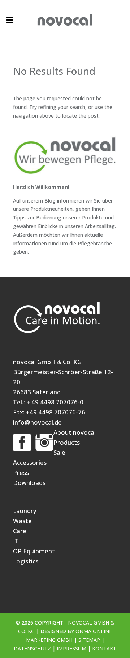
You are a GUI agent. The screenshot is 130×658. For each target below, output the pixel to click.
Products (66, 442)
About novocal (74, 432)
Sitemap (89, 639)
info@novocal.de (37, 422)
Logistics (25, 561)
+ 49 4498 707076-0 (54, 402)
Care (19, 531)
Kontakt (104, 648)
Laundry (24, 511)
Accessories (30, 462)
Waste (22, 521)
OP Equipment (34, 551)
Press (21, 472)
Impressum (71, 648)
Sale (59, 452)
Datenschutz (32, 648)
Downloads (29, 482)
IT (16, 541)
